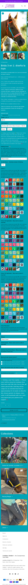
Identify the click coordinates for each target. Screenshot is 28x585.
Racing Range (6, 496)
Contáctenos (5, 539)
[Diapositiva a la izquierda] (1, 56)
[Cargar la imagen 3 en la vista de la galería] (21, 56)
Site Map (5, 547)
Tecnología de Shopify (22, 584)
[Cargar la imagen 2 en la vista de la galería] (14, 56)
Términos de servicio (7, 550)
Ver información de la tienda (8, 419)
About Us (5, 536)
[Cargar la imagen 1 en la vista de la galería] (6, 56)
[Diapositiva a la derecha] (26, 56)
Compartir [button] (4, 423)
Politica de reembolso (7, 544)
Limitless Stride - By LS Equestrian (11, 584)
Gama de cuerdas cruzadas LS (12, 465)
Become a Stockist (7, 542)
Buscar (4, 533)
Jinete (4, 527)
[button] (2, 6)
